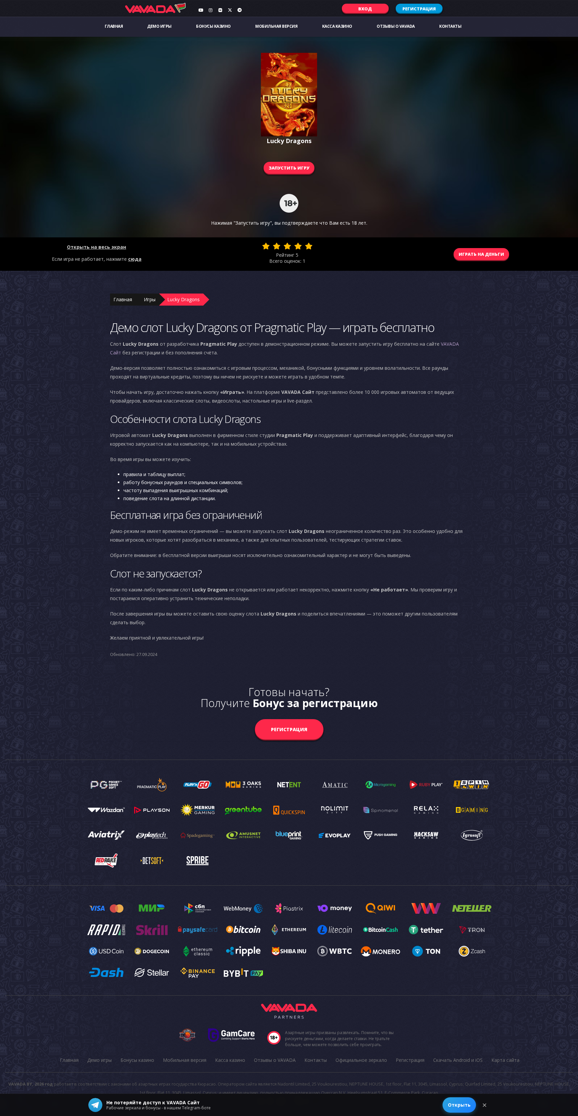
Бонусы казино (213, 26)
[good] (298, 246)
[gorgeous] (308, 246)
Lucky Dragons (183, 299)
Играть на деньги (481, 254)
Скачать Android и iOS (458, 1060)
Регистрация (419, 9)
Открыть (459, 1105)
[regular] (287, 246)
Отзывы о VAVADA (396, 26)
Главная (114, 26)
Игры (150, 299)
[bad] (266, 246)
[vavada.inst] (210, 10)
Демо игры (159, 26)
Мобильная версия (276, 26)
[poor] (276, 246)
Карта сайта (505, 1060)
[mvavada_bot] (239, 10)
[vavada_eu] (229, 10)
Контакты (450, 26)
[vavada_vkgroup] (220, 10)
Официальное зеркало (361, 1060)
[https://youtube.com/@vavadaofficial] (200, 10)
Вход (365, 9)
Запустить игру (289, 168)
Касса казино (337, 26)
